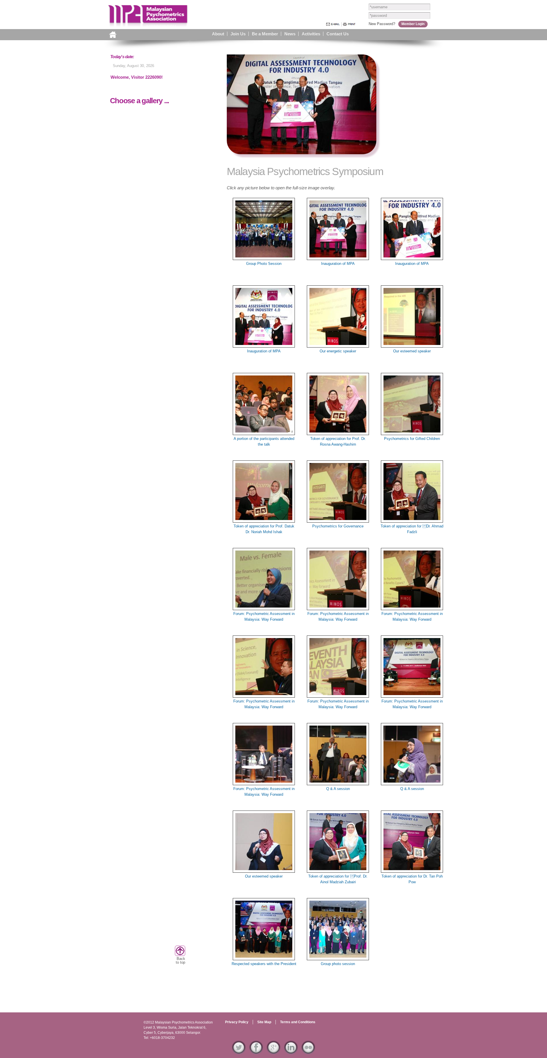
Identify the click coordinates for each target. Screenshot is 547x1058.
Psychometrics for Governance (338, 526)
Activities (311, 34)
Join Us (238, 34)
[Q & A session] (338, 782)
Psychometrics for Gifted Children (412, 438)
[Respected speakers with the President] (264, 957)
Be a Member (265, 34)
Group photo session (338, 964)
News (289, 34)
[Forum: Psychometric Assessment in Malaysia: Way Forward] (264, 607)
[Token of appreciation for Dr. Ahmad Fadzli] (412, 520)
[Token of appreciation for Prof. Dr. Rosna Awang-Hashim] (338, 432)
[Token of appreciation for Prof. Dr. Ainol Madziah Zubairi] (338, 870)
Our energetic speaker (338, 351)
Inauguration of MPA (338, 263)
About (218, 34)
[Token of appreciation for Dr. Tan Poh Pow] (412, 870)
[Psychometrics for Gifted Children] (412, 432)
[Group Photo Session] (264, 257)
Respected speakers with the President (264, 964)
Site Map (264, 1022)
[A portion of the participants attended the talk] (264, 432)
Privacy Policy (236, 1022)
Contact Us (337, 34)
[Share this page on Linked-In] (291, 1051)
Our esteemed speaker (412, 351)
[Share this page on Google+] (273, 1051)
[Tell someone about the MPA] (332, 24)
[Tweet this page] (239, 1051)
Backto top (180, 960)
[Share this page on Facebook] (256, 1051)
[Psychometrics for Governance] (338, 520)
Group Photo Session (263, 263)
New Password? (382, 24)
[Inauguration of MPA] (338, 257)
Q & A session (338, 789)
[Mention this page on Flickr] (308, 1051)
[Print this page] (349, 24)
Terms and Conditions (297, 1022)
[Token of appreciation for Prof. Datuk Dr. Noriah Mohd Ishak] (264, 520)
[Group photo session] (338, 957)
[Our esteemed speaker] (412, 345)
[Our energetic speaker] (338, 345)
